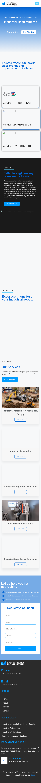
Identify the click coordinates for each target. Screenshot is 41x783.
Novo (32, 775)
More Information (18, 758)
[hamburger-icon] (37, 3)
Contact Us (12, 32)
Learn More (20, 419)
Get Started (28, 32)
